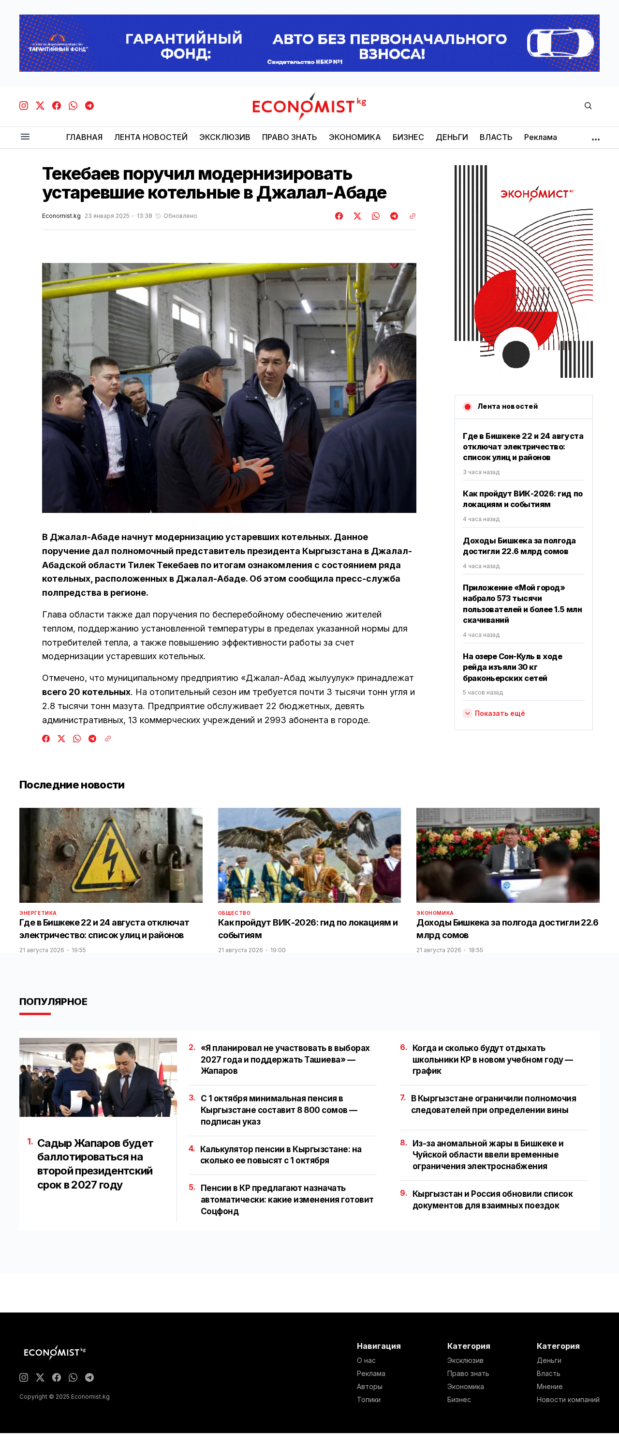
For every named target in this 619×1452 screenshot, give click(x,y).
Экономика (435, 913)
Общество (234, 913)
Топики (369, 1400)
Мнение (550, 1386)
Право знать (468, 1373)
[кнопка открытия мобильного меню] (25, 137)
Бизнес (459, 1400)
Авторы (370, 1386)
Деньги (549, 1360)
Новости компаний (568, 1400)
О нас (366, 1360)
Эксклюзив (465, 1360)
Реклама (371, 1373)
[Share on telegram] (392, 216)
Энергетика (38, 913)
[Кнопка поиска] (588, 106)
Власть (548, 1373)
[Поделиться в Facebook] (339, 216)
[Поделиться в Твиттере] (356, 216)
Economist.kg (61, 216)
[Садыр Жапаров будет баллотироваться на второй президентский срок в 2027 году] (98, 1077)
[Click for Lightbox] (229, 388)
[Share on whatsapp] (374, 216)
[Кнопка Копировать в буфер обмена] (409, 216)
